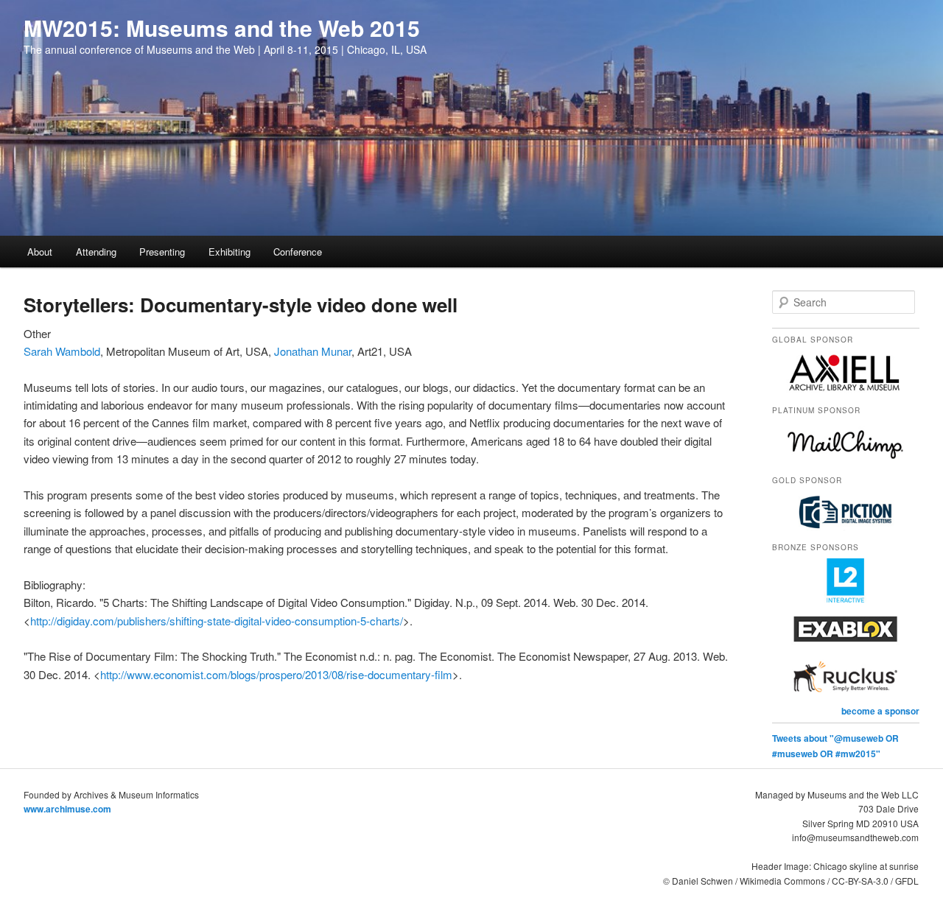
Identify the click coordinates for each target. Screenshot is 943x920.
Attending (96, 252)
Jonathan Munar (312, 351)
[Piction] (845, 529)
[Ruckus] (845, 695)
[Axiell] (845, 391)
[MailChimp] (845, 461)
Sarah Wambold (62, 351)
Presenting (162, 252)
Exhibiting (229, 252)
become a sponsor (880, 710)
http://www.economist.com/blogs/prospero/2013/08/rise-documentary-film (276, 674)
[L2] (845, 598)
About (39, 252)
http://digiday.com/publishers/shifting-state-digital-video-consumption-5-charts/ (216, 620)
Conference (297, 252)
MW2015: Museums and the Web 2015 (222, 27)
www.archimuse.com (67, 808)
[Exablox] (845, 647)
